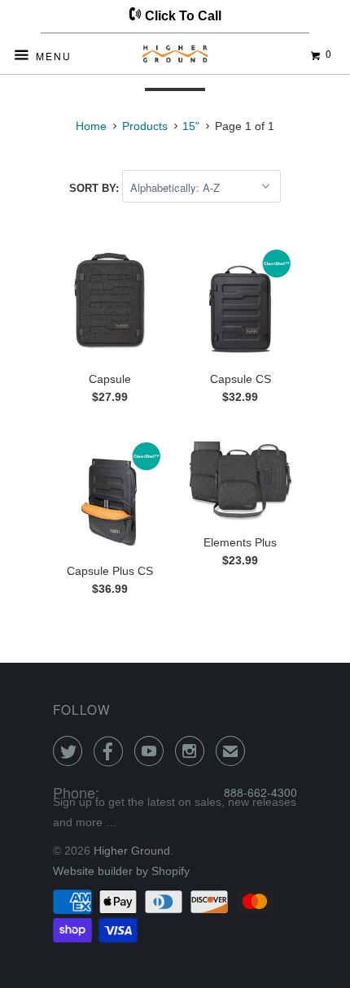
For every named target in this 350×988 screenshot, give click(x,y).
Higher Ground (132, 850)
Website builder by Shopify (121, 870)
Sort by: (95, 188)
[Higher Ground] (175, 57)
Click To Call (181, 16)
